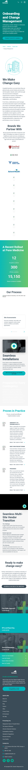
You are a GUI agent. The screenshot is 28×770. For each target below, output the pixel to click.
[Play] (14, 346)
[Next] (24, 331)
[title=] (5, 2)
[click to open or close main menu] (24, 2)
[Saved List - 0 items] (21, 2)
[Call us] (18, 2)
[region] (14, 22)
